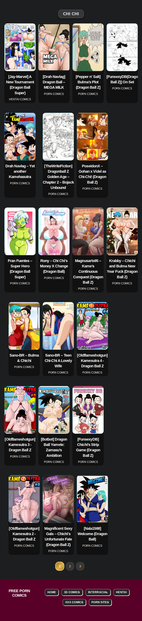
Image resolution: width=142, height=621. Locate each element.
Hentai (121, 592)
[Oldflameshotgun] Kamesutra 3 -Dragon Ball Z (20, 444)
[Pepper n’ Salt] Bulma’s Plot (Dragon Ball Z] (88, 82)
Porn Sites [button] (100, 602)
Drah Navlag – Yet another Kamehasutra (20, 171)
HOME (51, 592)
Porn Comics (54, 93)
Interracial (98, 592)
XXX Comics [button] (74, 602)
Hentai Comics (20, 99)
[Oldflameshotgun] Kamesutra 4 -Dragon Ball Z (92, 360)
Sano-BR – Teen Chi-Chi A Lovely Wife (58, 360)
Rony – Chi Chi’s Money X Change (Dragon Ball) (54, 266)
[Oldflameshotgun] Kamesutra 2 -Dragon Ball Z (24, 533)
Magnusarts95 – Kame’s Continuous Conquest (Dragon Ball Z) (88, 271)
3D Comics (72, 592)
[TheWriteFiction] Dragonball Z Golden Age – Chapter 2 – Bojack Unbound (58, 177)
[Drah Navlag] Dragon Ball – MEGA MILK (54, 82)
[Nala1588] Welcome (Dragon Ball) (92, 533)
